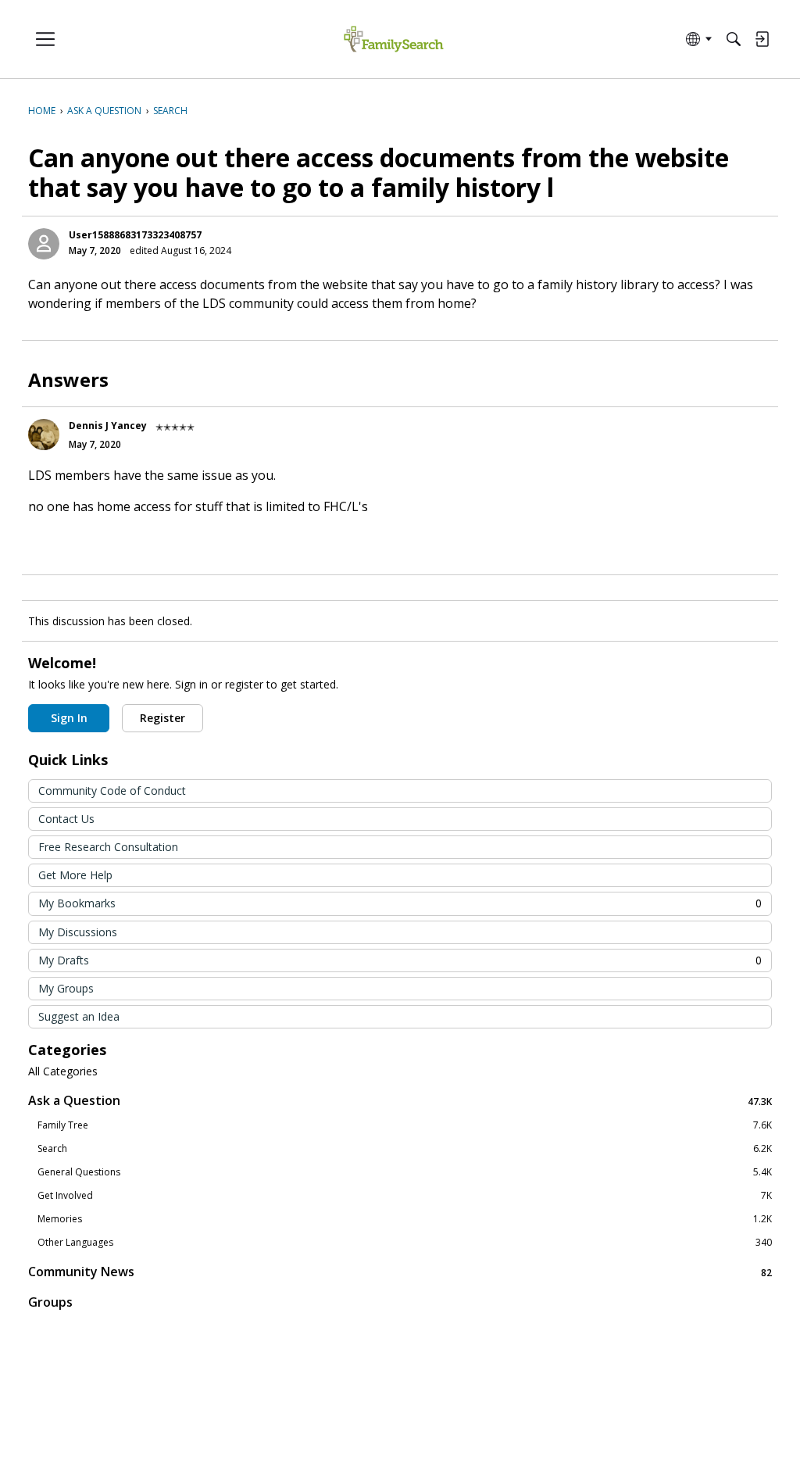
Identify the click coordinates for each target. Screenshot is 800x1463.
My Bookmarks (400, 903)
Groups (50, 1302)
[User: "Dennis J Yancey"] (43, 434)
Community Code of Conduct (112, 790)
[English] (393, 39)
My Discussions (77, 932)
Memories (405, 1219)
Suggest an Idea (79, 1016)
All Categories (63, 1071)
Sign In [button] (69, 717)
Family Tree (405, 1125)
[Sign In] (762, 39)
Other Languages (405, 1243)
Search (405, 1149)
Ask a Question (400, 1101)
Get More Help (75, 874)
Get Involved (405, 1196)
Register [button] (162, 717)
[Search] (734, 39)
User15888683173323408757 (135, 234)
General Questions (405, 1172)
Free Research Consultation (108, 846)
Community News (400, 1272)
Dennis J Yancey (108, 425)
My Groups (66, 988)
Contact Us (66, 818)
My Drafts (400, 960)
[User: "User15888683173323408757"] (43, 243)
